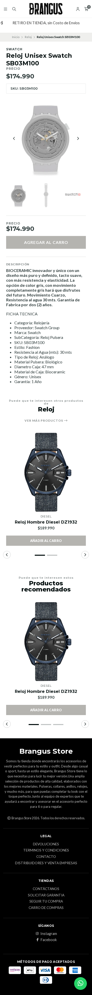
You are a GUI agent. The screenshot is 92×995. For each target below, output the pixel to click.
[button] (40, 555)
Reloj (28, 37)
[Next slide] (78, 138)
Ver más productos (44, 420)
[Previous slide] (14, 138)
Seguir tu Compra (46, 901)
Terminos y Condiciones (46, 850)
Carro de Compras (46, 908)
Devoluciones (46, 844)
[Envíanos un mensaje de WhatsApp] (80, 983)
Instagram (48, 933)
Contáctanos (46, 889)
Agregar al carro (46, 242)
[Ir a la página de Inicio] (46, 9)
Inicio (15, 37)
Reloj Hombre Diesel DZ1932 (46, 522)
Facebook (49, 940)
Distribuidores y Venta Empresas (46, 863)
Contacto (46, 857)
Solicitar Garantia (46, 895)
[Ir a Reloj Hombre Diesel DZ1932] (46, 472)
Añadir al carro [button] (46, 541)
